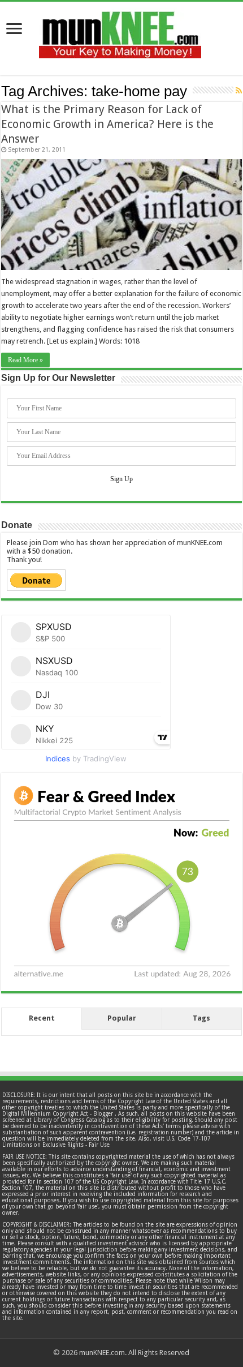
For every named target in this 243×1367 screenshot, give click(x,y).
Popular (121, 1018)
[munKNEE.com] (120, 30)
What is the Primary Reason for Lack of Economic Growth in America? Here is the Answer (107, 123)
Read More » (25, 360)
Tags (201, 1018)
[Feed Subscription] (239, 90)
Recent (42, 1018)
